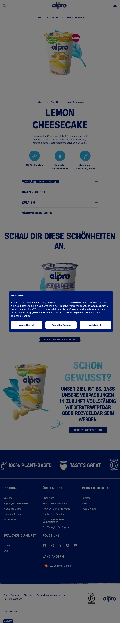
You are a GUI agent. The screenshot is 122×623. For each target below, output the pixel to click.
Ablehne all (95, 325)
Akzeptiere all (26, 325)
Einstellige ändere (61, 325)
